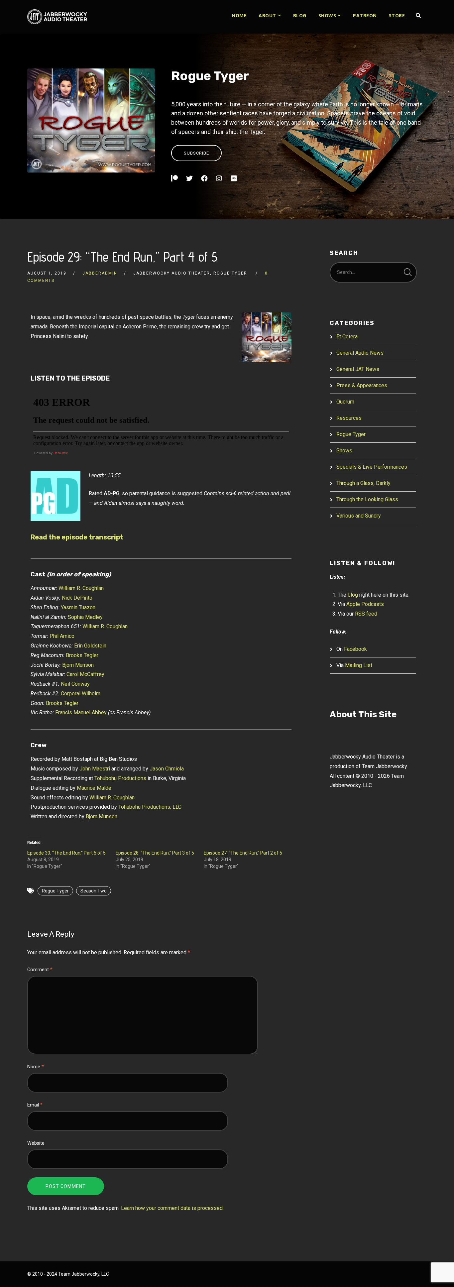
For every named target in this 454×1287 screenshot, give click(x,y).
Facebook (355, 649)
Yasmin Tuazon (78, 607)
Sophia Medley (85, 617)
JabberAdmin (99, 273)
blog (353, 595)
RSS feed (366, 614)
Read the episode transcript (77, 537)
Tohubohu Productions (120, 778)
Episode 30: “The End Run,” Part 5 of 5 (66, 853)
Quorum (345, 402)
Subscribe (196, 153)
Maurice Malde (94, 788)
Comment (40, 970)
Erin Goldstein (90, 646)
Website (36, 1143)
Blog (299, 15)
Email (35, 1105)
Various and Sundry (358, 516)
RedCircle (61, 453)
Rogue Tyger (210, 75)
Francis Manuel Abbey (81, 712)
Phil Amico (62, 636)
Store (397, 15)
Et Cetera (347, 336)
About (267, 15)
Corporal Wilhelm (80, 693)
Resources (349, 418)
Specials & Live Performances (371, 467)
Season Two (93, 890)
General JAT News (357, 369)
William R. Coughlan (81, 588)
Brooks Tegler (82, 655)
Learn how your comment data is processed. (172, 1208)
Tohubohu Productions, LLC (149, 807)
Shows (327, 15)
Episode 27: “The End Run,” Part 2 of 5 (243, 853)
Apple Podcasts (365, 604)
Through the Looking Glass (367, 499)
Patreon (365, 15)
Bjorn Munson (78, 665)
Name (35, 1067)
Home (239, 15)
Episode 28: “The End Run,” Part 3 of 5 (155, 853)
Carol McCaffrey (85, 674)
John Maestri (94, 768)
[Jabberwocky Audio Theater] (57, 17)
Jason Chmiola (167, 768)
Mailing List (358, 665)
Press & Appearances (361, 385)
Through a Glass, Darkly (363, 483)
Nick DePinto (77, 598)
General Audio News (360, 353)
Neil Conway (75, 684)
